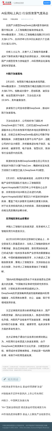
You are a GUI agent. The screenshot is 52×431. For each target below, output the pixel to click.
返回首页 (47, 3)
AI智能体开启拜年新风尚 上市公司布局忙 (22, 393)
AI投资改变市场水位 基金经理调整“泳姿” (22, 386)
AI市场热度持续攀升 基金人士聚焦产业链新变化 (25, 414)
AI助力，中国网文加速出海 (15, 400)
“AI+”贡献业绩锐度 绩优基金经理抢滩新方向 (23, 407)
